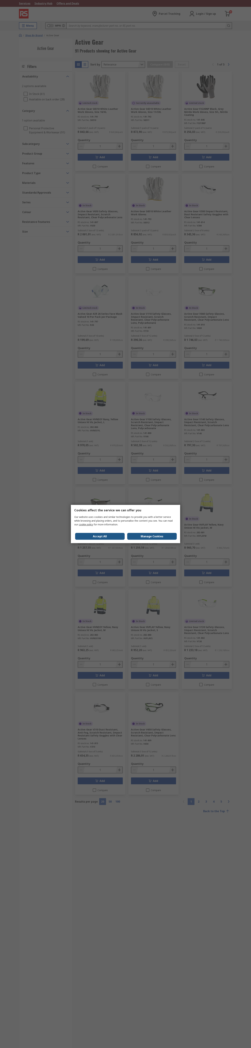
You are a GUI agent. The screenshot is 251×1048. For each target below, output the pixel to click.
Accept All (100, 536)
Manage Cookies (152, 536)
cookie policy (86, 524)
